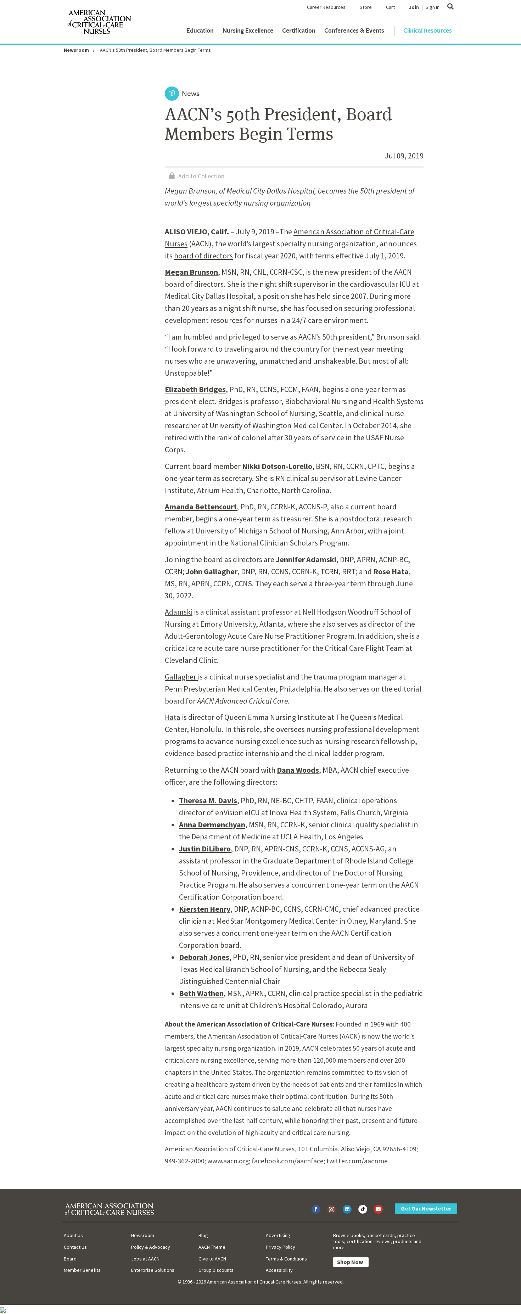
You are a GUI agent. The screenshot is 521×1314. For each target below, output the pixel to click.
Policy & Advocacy (150, 1247)
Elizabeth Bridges (195, 389)
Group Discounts (216, 1270)
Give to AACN (212, 1259)
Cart (390, 7)
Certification (298, 30)
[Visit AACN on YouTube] (378, 1209)
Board (70, 1259)
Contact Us (75, 1247)
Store (366, 7)
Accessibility (279, 1270)
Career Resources (326, 7)
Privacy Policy (280, 1247)
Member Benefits (82, 1270)
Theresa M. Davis (208, 800)
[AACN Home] (99, 23)
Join (414, 7)
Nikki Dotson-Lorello (277, 466)
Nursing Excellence (248, 30)
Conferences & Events (354, 30)
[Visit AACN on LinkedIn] (347, 1209)
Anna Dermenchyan (212, 824)
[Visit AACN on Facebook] (316, 1209)
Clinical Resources (427, 30)
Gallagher (181, 677)
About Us (73, 1235)
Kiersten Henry (204, 909)
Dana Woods (298, 770)
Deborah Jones (204, 957)
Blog (203, 1235)
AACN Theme (211, 1247)
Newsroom (76, 50)
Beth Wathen (201, 993)
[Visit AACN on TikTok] (363, 1209)
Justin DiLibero (205, 849)
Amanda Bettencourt (201, 506)
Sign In (432, 7)
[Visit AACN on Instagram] (331, 1209)
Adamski (178, 612)
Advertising (278, 1235)
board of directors (203, 256)
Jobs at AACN (145, 1259)
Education (200, 30)
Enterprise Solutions (152, 1270)
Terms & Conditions (286, 1259)
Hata (172, 717)
